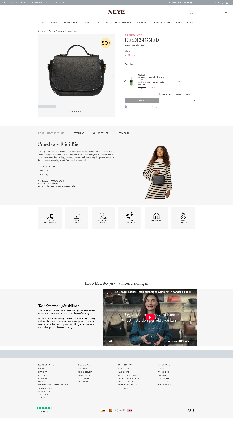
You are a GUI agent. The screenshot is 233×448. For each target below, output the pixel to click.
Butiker (23, 3)
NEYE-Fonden (10, 3)
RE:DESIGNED (142, 40)
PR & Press (43, 375)
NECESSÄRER (163, 378)
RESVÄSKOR (163, 375)
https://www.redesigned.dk (66, 186)
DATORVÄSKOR (164, 385)
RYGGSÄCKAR (163, 372)
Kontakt (42, 369)
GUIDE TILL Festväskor (128, 375)
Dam (51, 31)
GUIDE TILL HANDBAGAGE (128, 378)
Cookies (42, 398)
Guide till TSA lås (126, 382)
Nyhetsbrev (123, 369)
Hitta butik (43, 372)
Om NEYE (42, 382)
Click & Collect (85, 372)
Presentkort (44, 378)
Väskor (59, 31)
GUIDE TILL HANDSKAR (127, 385)
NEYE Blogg (123, 388)
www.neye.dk (44, 391)
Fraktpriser (84, 375)
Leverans (82, 369)
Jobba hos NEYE (45, 388)
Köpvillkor (83, 382)
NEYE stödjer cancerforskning (53, 385)
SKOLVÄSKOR (163, 382)
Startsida (42, 31)
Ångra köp (43, 395)
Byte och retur (85, 378)
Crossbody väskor (72, 31)
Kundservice (36, 3)
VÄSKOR (161, 369)
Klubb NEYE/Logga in (55, 3)
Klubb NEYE (123, 372)
